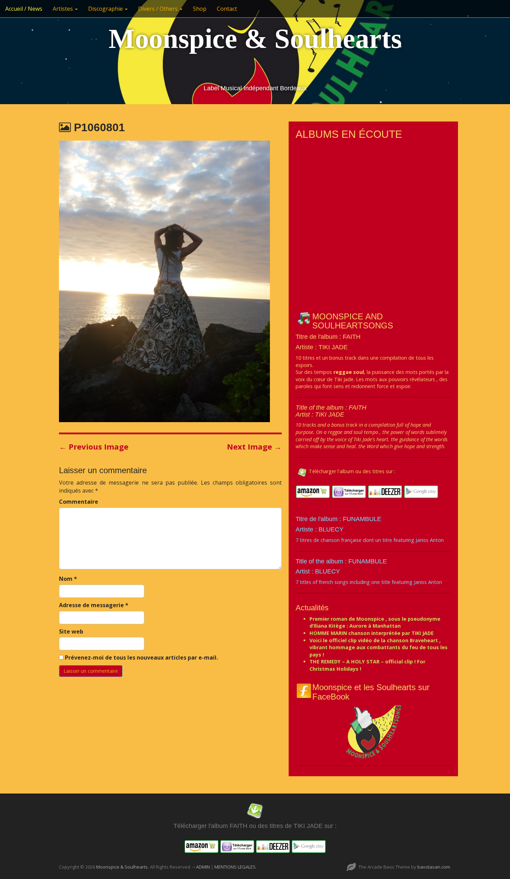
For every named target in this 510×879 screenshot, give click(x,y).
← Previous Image (93, 446)
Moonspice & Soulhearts (255, 38)
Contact (227, 8)
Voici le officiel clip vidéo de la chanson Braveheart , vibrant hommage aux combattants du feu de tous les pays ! (378, 647)
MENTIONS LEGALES (235, 867)
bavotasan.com (433, 867)
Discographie (106, 8)
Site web (71, 631)
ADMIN (203, 867)
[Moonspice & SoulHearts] (373, 731)
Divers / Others (158, 8)
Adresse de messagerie (93, 605)
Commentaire (78, 501)
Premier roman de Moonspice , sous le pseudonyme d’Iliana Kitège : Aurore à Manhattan (374, 622)
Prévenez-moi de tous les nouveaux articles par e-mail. (141, 657)
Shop (199, 8)
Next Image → (254, 446)
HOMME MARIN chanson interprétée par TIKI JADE (371, 633)
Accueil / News (23, 8)
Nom (68, 579)
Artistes (63, 8)
